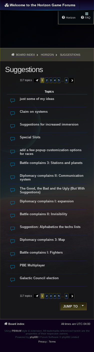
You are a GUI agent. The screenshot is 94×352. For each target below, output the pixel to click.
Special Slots (30, 137)
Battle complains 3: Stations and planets (51, 163)
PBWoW (16, 330)
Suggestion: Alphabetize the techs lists (50, 227)
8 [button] (66, 80)
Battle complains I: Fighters (41, 252)
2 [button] (47, 80)
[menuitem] (42, 341)
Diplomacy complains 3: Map (42, 240)
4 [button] (55, 80)
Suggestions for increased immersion (49, 124)
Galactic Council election (39, 278)
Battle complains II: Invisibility (43, 214)
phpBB (34, 337)
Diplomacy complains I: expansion (47, 201)
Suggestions (24, 69)
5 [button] (59, 80)
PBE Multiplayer (32, 265)
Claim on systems (34, 111)
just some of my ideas (37, 99)
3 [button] (51, 80)
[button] (36, 80)
